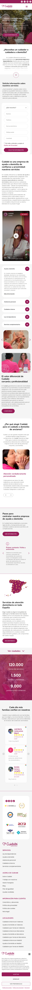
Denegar (16, 979)
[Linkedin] (28, 2)
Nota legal (27, 987)
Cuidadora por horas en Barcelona (14, 937)
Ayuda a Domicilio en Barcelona (13, 934)
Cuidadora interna (9, 863)
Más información (9, 294)
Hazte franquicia (8, 883)
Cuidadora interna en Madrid (12, 940)
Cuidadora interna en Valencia (13, 922)
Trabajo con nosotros (10, 880)
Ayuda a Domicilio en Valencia (13, 925)
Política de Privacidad (10, 145)
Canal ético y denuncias (11, 902)
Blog (4, 886)
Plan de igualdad (8, 889)
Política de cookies (7, 987)
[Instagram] (25, 2)
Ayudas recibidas (8, 892)
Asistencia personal (9, 860)
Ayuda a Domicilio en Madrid (12, 943)
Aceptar (16, 974)
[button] (29, 954)
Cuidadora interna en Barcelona (13, 931)
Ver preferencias (16, 984)
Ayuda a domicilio (8, 857)
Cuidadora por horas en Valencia (14, 928)
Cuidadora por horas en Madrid (13, 947)
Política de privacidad (18, 987)
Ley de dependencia (9, 854)
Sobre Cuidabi (7, 877)
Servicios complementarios (12, 866)
